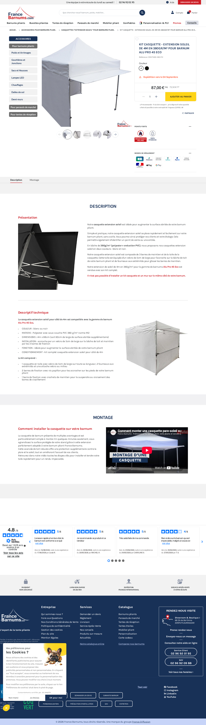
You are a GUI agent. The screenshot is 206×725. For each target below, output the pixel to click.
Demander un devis (189, 2)
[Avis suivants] (202, 542)
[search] (142, 13)
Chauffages (17, 85)
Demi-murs (17, 99)
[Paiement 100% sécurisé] (26, 581)
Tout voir (142, 687)
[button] (192, 13)
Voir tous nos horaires (180, 672)
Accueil (13, 30)
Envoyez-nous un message (181, 636)
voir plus (39, 543)
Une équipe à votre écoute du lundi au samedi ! (90, 2)
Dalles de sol (17, 92)
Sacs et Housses (19, 70)
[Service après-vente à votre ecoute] (180, 581)
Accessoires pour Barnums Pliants (39, 30)
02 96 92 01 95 (126, 2)
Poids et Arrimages (21, 52)
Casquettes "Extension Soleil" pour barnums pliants (88, 30)
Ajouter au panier (181, 96)
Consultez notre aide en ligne (181, 642)
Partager (189, 113)
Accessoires (23, 38)
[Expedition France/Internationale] (129, 581)
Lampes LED (17, 77)
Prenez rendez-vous (181, 630)
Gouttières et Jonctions (18, 61)
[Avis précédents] (30, 542)
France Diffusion (141, 721)
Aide (172, 2)
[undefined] (25, 546)
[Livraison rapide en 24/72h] (77, 581)
